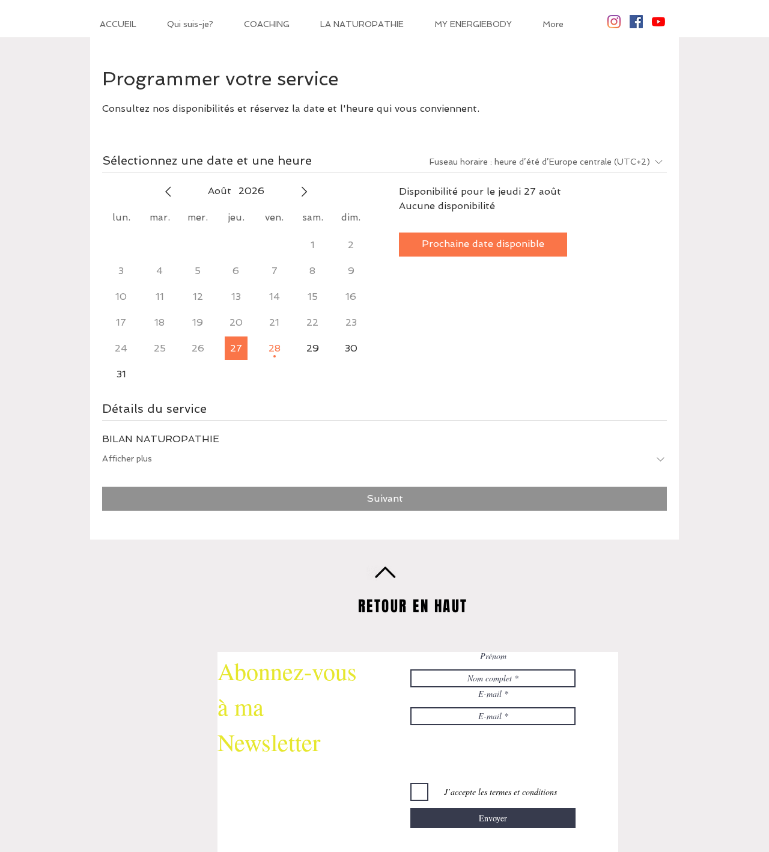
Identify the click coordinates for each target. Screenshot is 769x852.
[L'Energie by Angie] (658, 21)
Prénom (493, 656)
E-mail (490, 694)
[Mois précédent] (168, 191)
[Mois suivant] (304, 191)
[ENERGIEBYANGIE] (614, 21)
